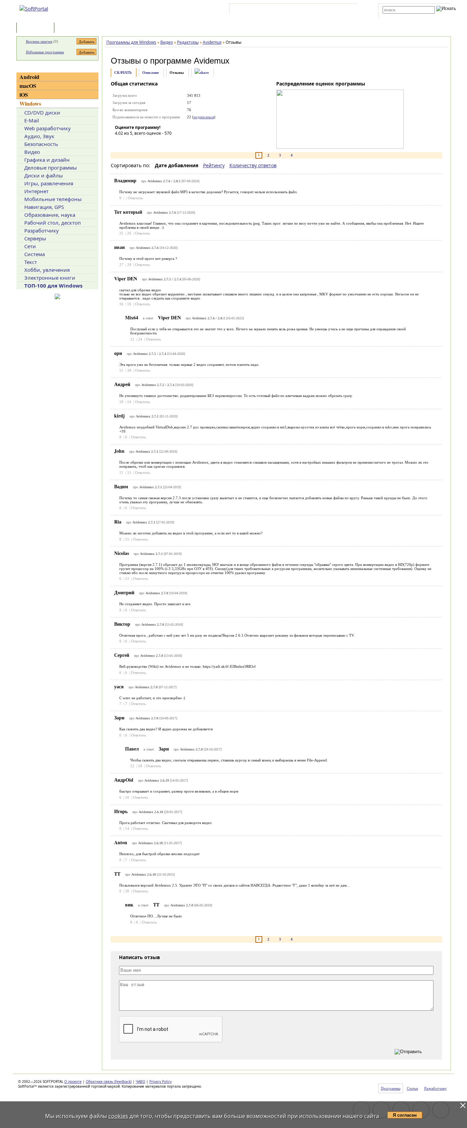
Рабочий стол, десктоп (52, 222)
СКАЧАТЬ (123, 72)
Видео (32, 151)
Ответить (135, 198)
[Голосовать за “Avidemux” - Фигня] (120, 143)
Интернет (36, 191)
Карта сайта (325, 10)
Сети (30, 246)
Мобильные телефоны (53, 199)
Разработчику (41, 230)
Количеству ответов (253, 165)
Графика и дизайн (47, 159)
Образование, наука (49, 214)
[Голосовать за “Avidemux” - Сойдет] (140, 143)
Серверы (35, 238)
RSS (346, 10)
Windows (30, 103)
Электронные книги (49, 277)
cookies (118, 1116)
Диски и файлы (43, 175)
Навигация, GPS (44, 206)
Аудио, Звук (39, 136)
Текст (30, 261)
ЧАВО (140, 1081)
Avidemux (211, 60)
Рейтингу (214, 165)
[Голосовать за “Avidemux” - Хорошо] (151, 143)
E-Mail (31, 120)
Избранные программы (45, 52)
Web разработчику (47, 128)
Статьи (71, 28)
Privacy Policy (160, 1081)
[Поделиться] (202, 72)
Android (29, 77)
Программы (37, 28)
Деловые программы (50, 167)
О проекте (73, 1081)
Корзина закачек (39, 41)
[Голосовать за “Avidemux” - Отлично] (161, 143)
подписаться (204, 117)
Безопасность (41, 144)
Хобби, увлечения (47, 269)
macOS (27, 86)
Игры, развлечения (48, 183)
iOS (23, 94)
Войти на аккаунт (252, 10)
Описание (150, 72)
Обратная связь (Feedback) (109, 1081)
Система (34, 254)
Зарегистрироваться (290, 10)
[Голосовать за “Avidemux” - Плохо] (130, 143)
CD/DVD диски (42, 112)
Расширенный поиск (401, 16)
